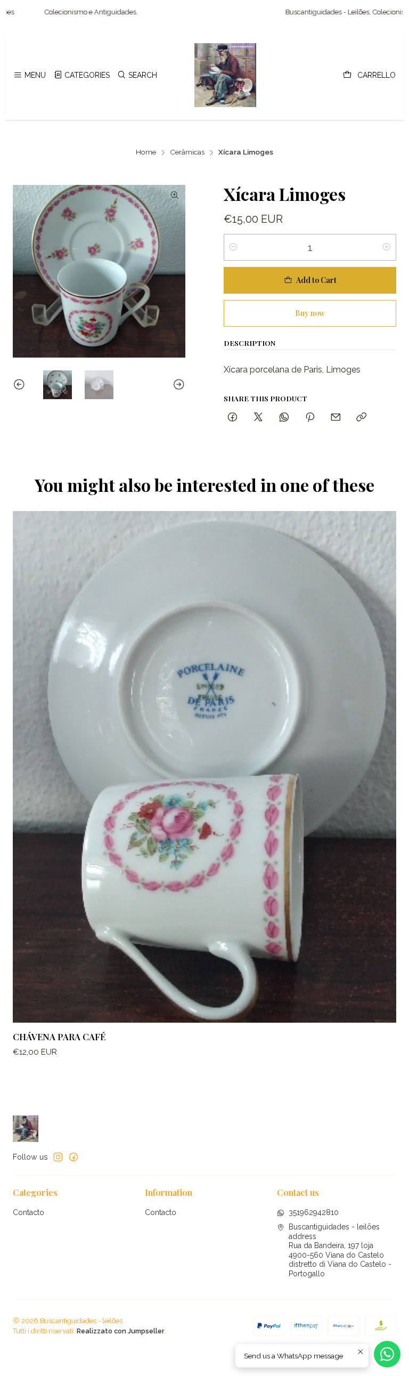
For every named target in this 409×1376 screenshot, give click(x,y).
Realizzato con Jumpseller (121, 1331)
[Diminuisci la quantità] (233, 247)
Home (146, 152)
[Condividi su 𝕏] (258, 417)
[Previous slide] (21, 384)
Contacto (28, 1212)
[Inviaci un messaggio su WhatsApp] (387, 1354)
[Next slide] (177, 384)
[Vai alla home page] (225, 75)
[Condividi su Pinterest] (310, 417)
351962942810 (314, 1212)
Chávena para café (59, 1036)
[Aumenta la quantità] (387, 247)
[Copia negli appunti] (361, 417)
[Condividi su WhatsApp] (284, 417)
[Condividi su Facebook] (232, 417)
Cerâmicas (187, 152)
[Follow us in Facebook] (73, 1157)
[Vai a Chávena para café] (204, 767)
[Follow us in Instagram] (58, 1157)
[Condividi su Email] (336, 417)
